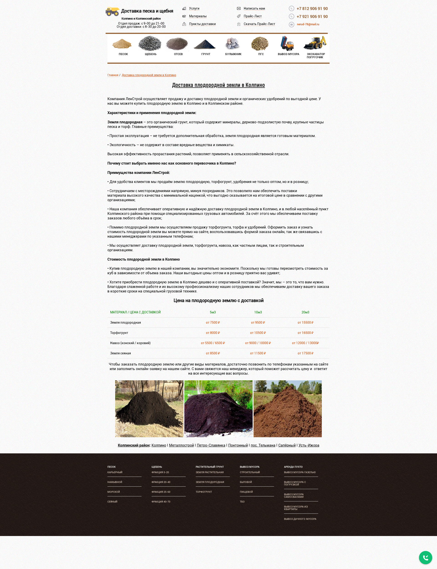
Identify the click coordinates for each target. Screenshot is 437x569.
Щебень (157, 466)
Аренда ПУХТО (293, 466)
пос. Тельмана (263, 445)
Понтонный (238, 445)
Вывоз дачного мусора (300, 519)
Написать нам (254, 8)
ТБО (242, 501)
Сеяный (112, 501)
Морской (113, 491)
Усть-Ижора (309, 445)
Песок (111, 466)
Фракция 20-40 (161, 482)
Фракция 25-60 (161, 491)
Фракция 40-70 (161, 501)
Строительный (250, 472)
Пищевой (246, 491)
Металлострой (181, 445)
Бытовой (246, 482)
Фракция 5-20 (160, 472)
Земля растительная (210, 472)
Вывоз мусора (249, 466)
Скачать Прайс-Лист (259, 24)
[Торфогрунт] (218, 436)
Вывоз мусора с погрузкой (295, 483)
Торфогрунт (204, 491)
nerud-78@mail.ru (308, 24)
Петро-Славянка (211, 445)
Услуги (194, 8)
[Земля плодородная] (149, 436)
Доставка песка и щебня (147, 11)
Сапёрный (287, 445)
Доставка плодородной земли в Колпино (149, 75)
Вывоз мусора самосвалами (294, 495)
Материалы (198, 16)
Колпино (159, 445)
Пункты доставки (202, 24)
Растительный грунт (210, 466)
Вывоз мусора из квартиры (296, 508)
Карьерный (114, 472)
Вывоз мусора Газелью (300, 472)
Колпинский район (134, 445)
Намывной (114, 482)
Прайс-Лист (253, 16)
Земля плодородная (210, 482)
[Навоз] (288, 436)
